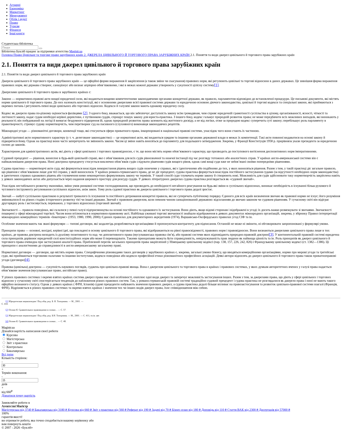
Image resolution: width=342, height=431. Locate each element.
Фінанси (15, 29)
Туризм (14, 26)
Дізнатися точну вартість (18, 395)
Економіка (17, 8)
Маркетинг (17, 12)
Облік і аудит (18, 19)
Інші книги (17, 33)
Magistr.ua (75, 51)
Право (14, 22)
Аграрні (15, 5)
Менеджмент (18, 15)
